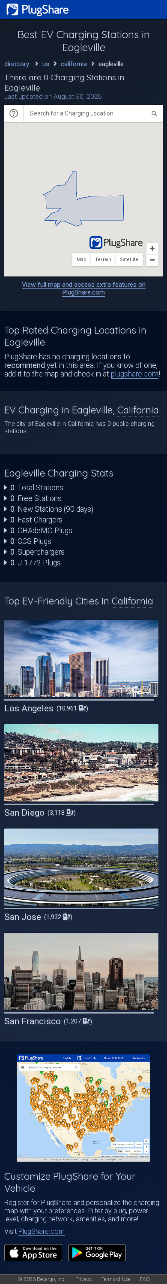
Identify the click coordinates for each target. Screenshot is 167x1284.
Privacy (83, 1279)
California (138, 410)
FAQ (145, 1279)
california (74, 64)
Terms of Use (115, 1279)
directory (16, 64)
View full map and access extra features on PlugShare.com (84, 288)
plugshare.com (134, 374)
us (45, 64)
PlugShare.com (41, 1231)
